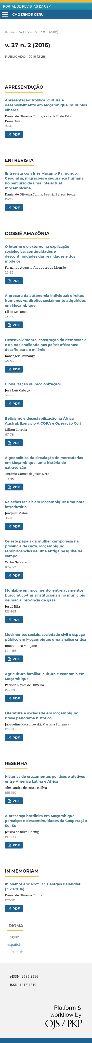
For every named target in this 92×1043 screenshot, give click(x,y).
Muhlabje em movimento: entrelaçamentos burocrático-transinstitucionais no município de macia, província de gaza (45, 595)
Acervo (25, 32)
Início (10, 32)
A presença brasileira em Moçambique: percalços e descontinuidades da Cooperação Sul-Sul (46, 821)
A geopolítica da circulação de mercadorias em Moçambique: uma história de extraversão (44, 463)
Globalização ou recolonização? (33, 384)
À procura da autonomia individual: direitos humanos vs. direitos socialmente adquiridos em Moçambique (45, 300)
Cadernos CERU (28, 14)
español (13, 944)
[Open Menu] (5, 14)
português (15, 951)
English (13, 937)
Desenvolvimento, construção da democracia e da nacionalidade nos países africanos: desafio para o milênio (46, 345)
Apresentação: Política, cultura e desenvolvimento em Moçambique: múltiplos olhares (46, 105)
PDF (16, 134)
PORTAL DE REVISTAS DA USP (27, 6)
